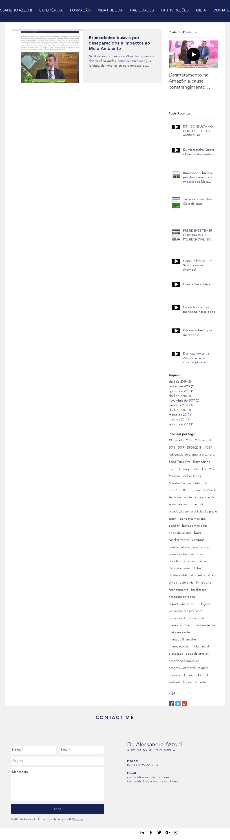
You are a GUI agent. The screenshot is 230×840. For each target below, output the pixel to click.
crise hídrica (177, 561)
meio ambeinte (204, 625)
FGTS (173, 469)
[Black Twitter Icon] (159, 832)
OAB (206, 483)
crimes (205, 547)
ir (198, 604)
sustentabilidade (180, 682)
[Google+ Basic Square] (184, 703)
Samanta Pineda (205, 490)
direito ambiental (181, 575)
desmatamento (179, 568)
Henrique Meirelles (192, 469)
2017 (189, 440)
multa (195, 646)
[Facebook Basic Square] (171, 703)
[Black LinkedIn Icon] (142, 832)
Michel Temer (191, 476)
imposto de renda (181, 604)
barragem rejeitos (194, 525)
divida (173, 582)
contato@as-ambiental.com (148, 777)
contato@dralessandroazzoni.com (153, 781)
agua (172, 504)
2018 (172, 447)
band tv (174, 525)
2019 (181, 447)
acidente (190, 497)
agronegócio (208, 497)
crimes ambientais (181, 554)
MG (211, 469)
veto (203, 682)
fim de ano (203, 582)
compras (198, 540)
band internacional (193, 519)
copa (195, 547)
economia (186, 582)
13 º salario (176, 440)
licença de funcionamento (187, 618)
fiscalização (198, 590)
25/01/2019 (194, 447)
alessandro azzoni (190, 504)
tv (196, 682)
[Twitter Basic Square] (178, 703)
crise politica (197, 561)
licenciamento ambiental (186, 611)
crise (200, 554)
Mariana (174, 476)
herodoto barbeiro (182, 597)
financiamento (178, 590)
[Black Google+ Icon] (167, 832)
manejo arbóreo (180, 625)
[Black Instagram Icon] (176, 832)
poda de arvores (197, 653)
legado (206, 604)
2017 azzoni (203, 440)
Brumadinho (201, 462)
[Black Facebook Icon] (150, 832)
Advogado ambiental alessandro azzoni (193, 454)
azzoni (173, 519)
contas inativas (179, 547)
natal (205, 646)
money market (179, 646)
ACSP (208, 447)
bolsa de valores (180, 533)
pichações (176, 653)
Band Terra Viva (179, 462)
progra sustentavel (182, 668)
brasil (197, 533)
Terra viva (175, 497)
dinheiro (198, 568)
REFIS (187, 490)
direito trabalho (206, 575)
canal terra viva (179, 540)
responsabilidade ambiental (188, 675)
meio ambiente (179, 632)
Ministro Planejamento (184, 483)
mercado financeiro (182, 639)
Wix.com (77, 819)
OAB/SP (174, 490)
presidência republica (184, 661)
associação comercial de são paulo (193, 511)
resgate (203, 668)
